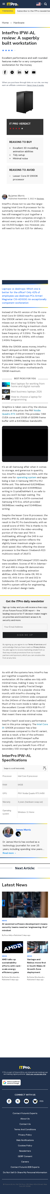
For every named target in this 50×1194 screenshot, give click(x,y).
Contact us (25, 1124)
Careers (25, 1161)
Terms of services (35, 644)
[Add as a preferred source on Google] (11, 1082)
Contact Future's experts (25, 1113)
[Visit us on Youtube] (26, 1101)
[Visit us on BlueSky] (34, 1101)
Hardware (18, 22)
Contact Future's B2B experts (25, 1167)
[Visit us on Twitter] (17, 1101)
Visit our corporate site (36, 1074)
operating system (26, 477)
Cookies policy (25, 1145)
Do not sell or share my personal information (25, 1172)
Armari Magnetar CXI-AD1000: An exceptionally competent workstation (24, 299)
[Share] (5, 72)
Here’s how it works (35, 85)
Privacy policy (25, 1134)
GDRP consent (25, 1156)
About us (25, 1118)
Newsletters (25, 1151)
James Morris (18, 195)
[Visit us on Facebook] (9, 1101)
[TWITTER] (19, 834)
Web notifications (25, 1140)
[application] (25, 442)
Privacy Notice (39, 647)
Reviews (40, 198)
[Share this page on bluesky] (26, 72)
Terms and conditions (25, 1129)
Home (5, 22)
